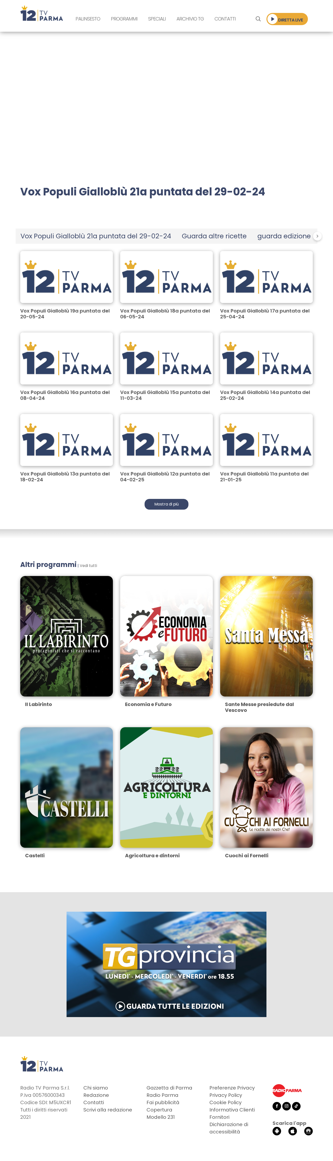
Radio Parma (162, 1095)
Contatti (225, 18)
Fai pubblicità (163, 1102)
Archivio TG (190, 18)
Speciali (157, 18)
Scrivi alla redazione (107, 1109)
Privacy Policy (225, 1095)
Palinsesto (88, 18)
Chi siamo (95, 1087)
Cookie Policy (225, 1102)
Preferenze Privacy (232, 1087)
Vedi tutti (88, 565)
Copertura (159, 1109)
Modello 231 (161, 1117)
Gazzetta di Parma (169, 1087)
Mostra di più (166, 504)
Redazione (96, 1095)
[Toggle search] (258, 19)
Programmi (124, 18)
